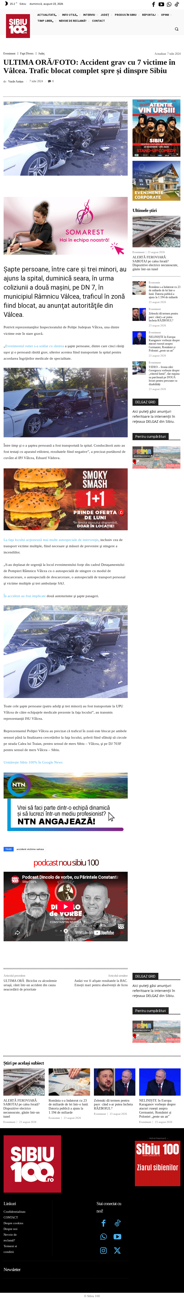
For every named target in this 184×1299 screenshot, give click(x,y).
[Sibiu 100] (18, 26)
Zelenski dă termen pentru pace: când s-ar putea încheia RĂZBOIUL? (163, 317)
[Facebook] (153, 5)
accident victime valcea (30, 849)
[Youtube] (161, 5)
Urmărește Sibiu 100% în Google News (33, 762)
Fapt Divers (27, 53)
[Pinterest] (85, 87)
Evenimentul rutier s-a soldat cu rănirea (34, 346)
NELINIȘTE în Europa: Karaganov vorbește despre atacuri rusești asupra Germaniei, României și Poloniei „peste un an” (164, 343)
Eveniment (9, 53)
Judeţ (41, 53)
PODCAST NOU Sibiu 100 (65, 862)
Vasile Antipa (15, 81)
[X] (74, 87)
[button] (177, 29)
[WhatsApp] (96, 87)
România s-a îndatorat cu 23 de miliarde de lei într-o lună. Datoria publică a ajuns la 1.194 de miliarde (164, 292)
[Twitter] (117, 1251)
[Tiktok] (177, 5)
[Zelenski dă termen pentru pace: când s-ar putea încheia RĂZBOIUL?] (139, 314)
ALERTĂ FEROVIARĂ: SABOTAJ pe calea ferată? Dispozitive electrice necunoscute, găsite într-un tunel (155, 263)
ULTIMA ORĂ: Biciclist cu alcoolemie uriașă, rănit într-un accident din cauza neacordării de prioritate (30, 985)
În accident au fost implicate (25, 596)
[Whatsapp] (169, 5)
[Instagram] (103, 1251)
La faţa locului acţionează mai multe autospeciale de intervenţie (51, 540)
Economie (154, 282)
